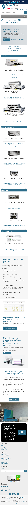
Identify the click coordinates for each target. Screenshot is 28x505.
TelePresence (4, 461)
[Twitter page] (13, 494)
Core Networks (14, 50)
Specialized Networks (14, 52)
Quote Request (4, 449)
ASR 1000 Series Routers (6, 458)
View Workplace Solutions (9, 420)
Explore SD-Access (13, 399)
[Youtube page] (15, 494)
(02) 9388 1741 (22, 10)
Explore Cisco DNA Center (9, 328)
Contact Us (7, 352)
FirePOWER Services (5, 455)
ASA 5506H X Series (5, 454)
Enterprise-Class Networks (14, 48)
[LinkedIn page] (18, 494)
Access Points (4, 459)
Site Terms (22, 501)
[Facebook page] (10, 494)
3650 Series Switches (5, 457)
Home (2, 445)
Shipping (2, 468)
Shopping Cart (4, 447)
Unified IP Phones (4, 462)
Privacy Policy (14, 503)
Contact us (6, 39)
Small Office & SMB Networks (14, 47)
